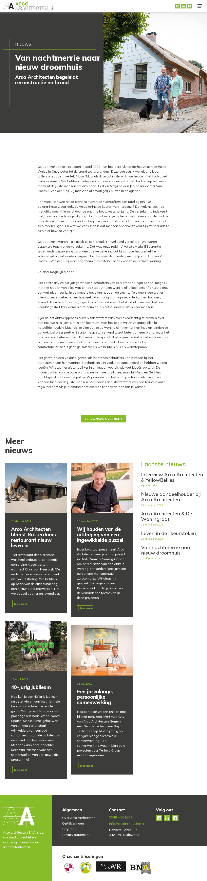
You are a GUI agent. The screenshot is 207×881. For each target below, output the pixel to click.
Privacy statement (76, 835)
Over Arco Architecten (78, 818)
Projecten (69, 829)
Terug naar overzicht (103, 419)
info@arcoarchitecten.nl (127, 824)
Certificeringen (73, 823)
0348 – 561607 (120, 817)
